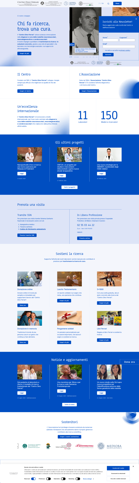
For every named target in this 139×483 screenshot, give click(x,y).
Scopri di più (24, 53)
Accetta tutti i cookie (118, 468)
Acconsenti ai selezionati (118, 473)
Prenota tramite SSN (27, 235)
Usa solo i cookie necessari (118, 478)
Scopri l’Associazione (89, 91)
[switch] (48, 479)
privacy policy (125, 50)
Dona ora (23, 305)
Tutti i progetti (69, 187)
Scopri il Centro (25, 91)
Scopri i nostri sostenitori (69, 437)
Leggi (22, 174)
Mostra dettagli (87, 479)
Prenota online (84, 238)
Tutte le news (69, 405)
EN (103, 3)
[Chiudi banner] (133, 466)
